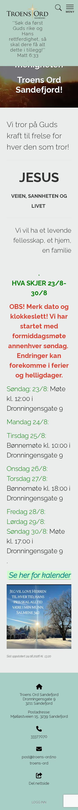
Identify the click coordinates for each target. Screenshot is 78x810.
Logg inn (39, 802)
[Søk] (58, 8)
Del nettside (39, 783)
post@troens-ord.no (39, 757)
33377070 (39, 736)
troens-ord (39, 763)
